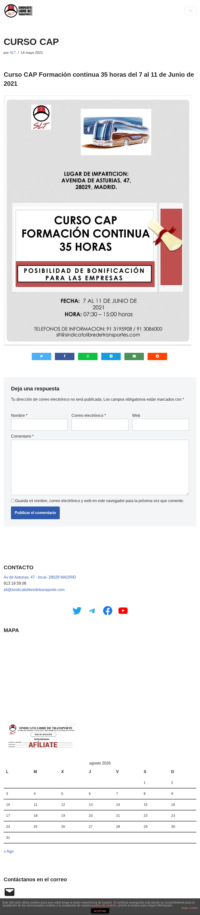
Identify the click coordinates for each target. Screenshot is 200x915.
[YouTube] (123, 610)
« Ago (9, 851)
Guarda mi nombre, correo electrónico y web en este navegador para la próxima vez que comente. (99, 501)
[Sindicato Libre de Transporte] (18, 10)
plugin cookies (189, 907)
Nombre (19, 415)
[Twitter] (76, 610)
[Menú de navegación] (190, 11)
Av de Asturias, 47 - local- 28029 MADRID (40, 577)
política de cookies (104, 905)
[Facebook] (107, 610)
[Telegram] (92, 610)
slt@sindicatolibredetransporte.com (34, 590)
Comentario (22, 436)
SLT (13, 52)
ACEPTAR (100, 911)
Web (136, 415)
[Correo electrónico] (9, 892)
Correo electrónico (88, 415)
